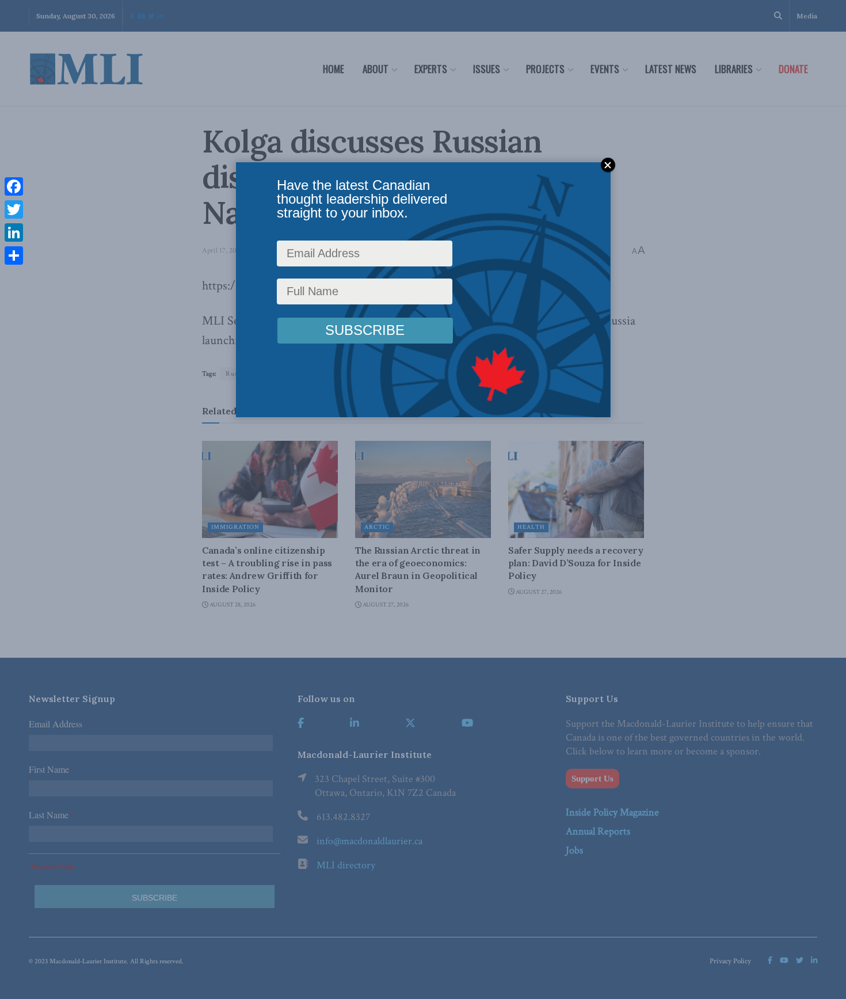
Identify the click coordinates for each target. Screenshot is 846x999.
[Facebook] (13, 186)
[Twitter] (13, 209)
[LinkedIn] (13, 232)
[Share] (13, 255)
